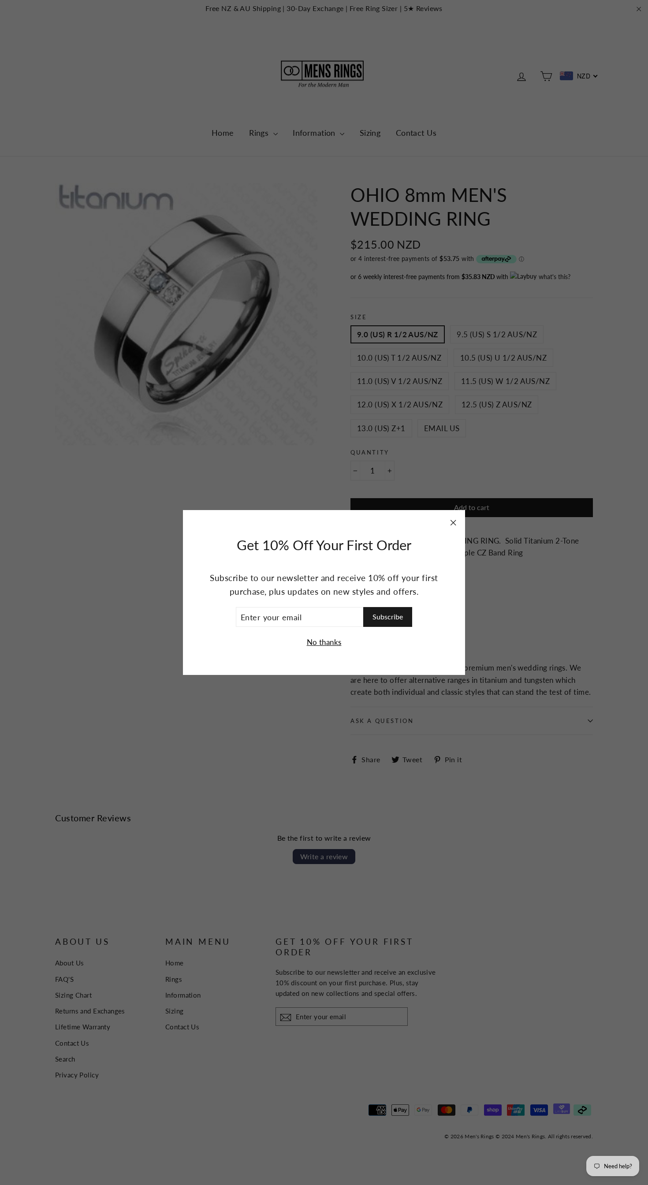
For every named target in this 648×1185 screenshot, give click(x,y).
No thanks (324, 642)
